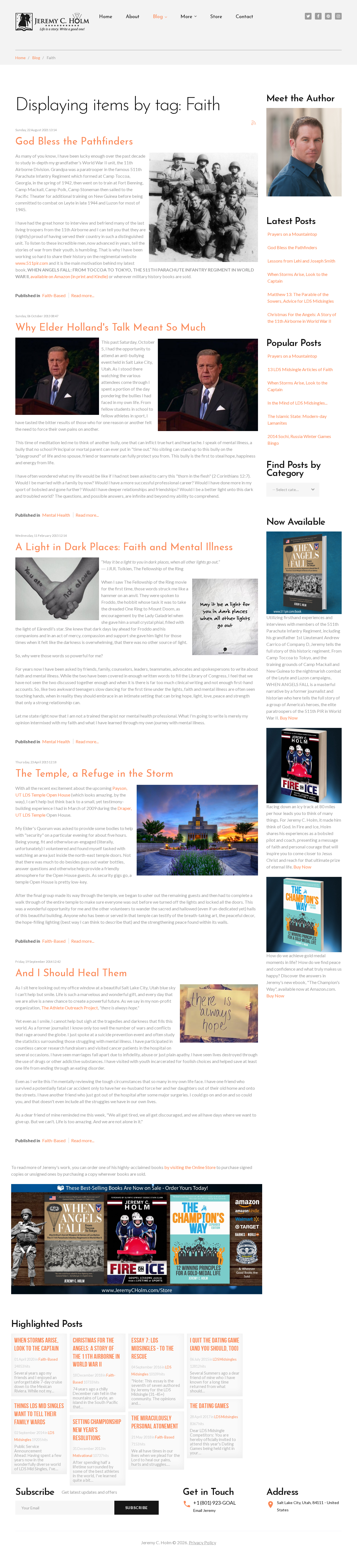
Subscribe (136, 1507)
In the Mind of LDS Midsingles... (297, 402)
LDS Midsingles (225, 1359)
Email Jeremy (204, 1510)
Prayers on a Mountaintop (292, 234)
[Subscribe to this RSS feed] (253, 123)
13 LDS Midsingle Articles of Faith (300, 369)
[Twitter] (308, 16)
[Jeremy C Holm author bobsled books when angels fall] (136, 1238)
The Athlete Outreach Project (69, 1007)
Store (216, 17)
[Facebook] (318, 16)
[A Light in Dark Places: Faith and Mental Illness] (57, 588)
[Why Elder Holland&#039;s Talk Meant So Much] (57, 375)
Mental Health (56, 515)
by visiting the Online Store (190, 1167)
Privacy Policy (202, 1542)
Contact (244, 17)
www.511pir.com (31, 263)
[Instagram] (338, 16)
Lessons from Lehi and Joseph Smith (301, 260)
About (132, 17)
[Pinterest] (328, 16)
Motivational (82, 1455)
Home (105, 17)
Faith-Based (54, 295)
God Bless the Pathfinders (292, 247)
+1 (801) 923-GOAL (214, 1503)
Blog (158, 17)
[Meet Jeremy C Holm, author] (304, 151)
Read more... (82, 295)
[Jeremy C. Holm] (53, 22)
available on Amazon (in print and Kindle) (69, 276)
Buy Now (289, 717)
